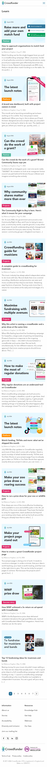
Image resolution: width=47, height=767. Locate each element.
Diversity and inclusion (11, 726)
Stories (4, 715)
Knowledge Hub (31, 710)
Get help (28, 715)
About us (5, 710)
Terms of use (6, 756)
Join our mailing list (9, 731)
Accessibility (7, 721)
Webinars (28, 721)
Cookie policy (27, 756)
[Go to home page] (10, 3)
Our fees (28, 726)
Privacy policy (16, 756)
